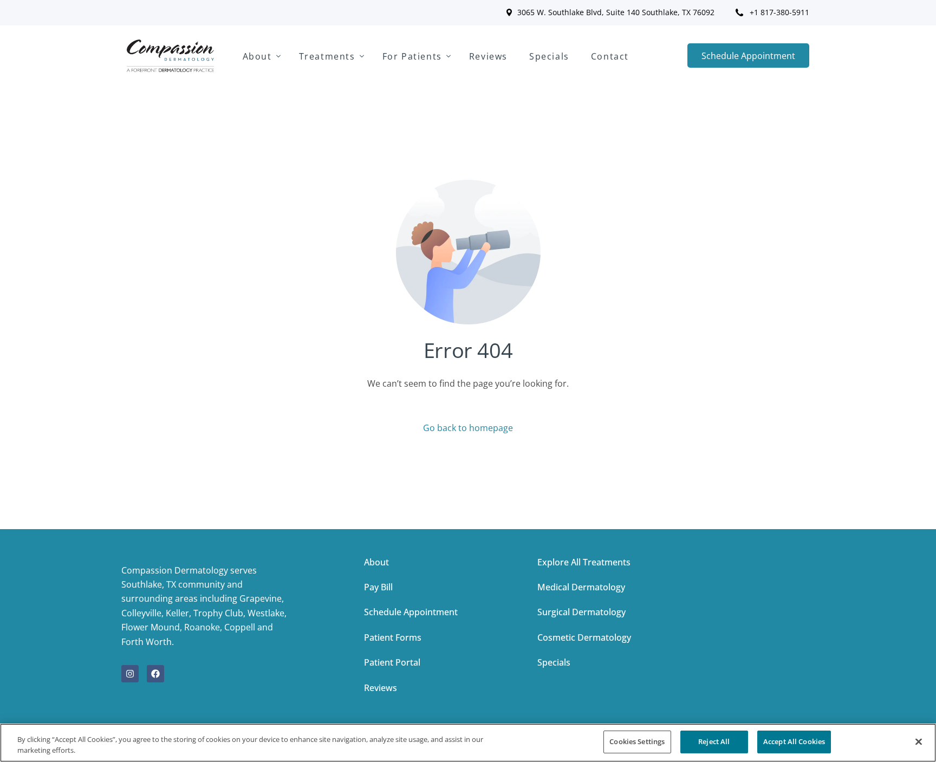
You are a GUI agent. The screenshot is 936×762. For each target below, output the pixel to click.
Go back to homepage (468, 428)
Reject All (714, 741)
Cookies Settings (637, 741)
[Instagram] (130, 673)
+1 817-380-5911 (779, 12)
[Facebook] (155, 673)
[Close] (919, 741)
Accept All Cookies (794, 741)
